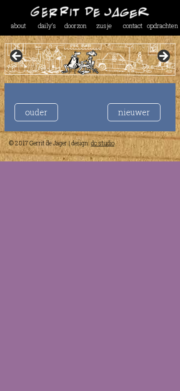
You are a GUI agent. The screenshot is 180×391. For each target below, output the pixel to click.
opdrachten (161, 26)
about (18, 26)
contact (132, 26)
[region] (90, 59)
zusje (104, 26)
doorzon (75, 26)
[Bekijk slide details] (90, 59)
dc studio (102, 143)
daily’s (47, 26)
